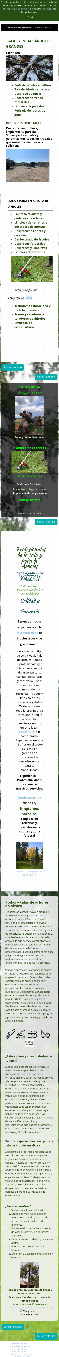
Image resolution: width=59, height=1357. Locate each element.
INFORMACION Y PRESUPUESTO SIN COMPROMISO (29, 1307)
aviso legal (46, 9)
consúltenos (27, 731)
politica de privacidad (20, 9)
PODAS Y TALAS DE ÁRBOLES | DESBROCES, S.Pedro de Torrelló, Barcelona (29, 27)
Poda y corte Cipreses (22, 1354)
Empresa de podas (21, 1343)
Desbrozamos (29, 797)
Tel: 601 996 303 (46, 376)
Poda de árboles (20, 1351)
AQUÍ (29, 298)
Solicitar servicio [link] (12, 367)
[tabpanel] (29, 111)
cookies (25, 2)
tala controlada (27, 632)
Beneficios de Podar (21, 1346)
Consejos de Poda (20, 1349)
